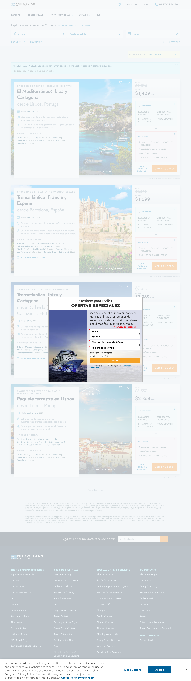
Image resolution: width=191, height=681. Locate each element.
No (106, 356)
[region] (95, 670)
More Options (132, 669)
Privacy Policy (86, 677)
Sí (94, 356)
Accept (159, 669)
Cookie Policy (69, 677)
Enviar (115, 360)
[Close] (186, 669)
